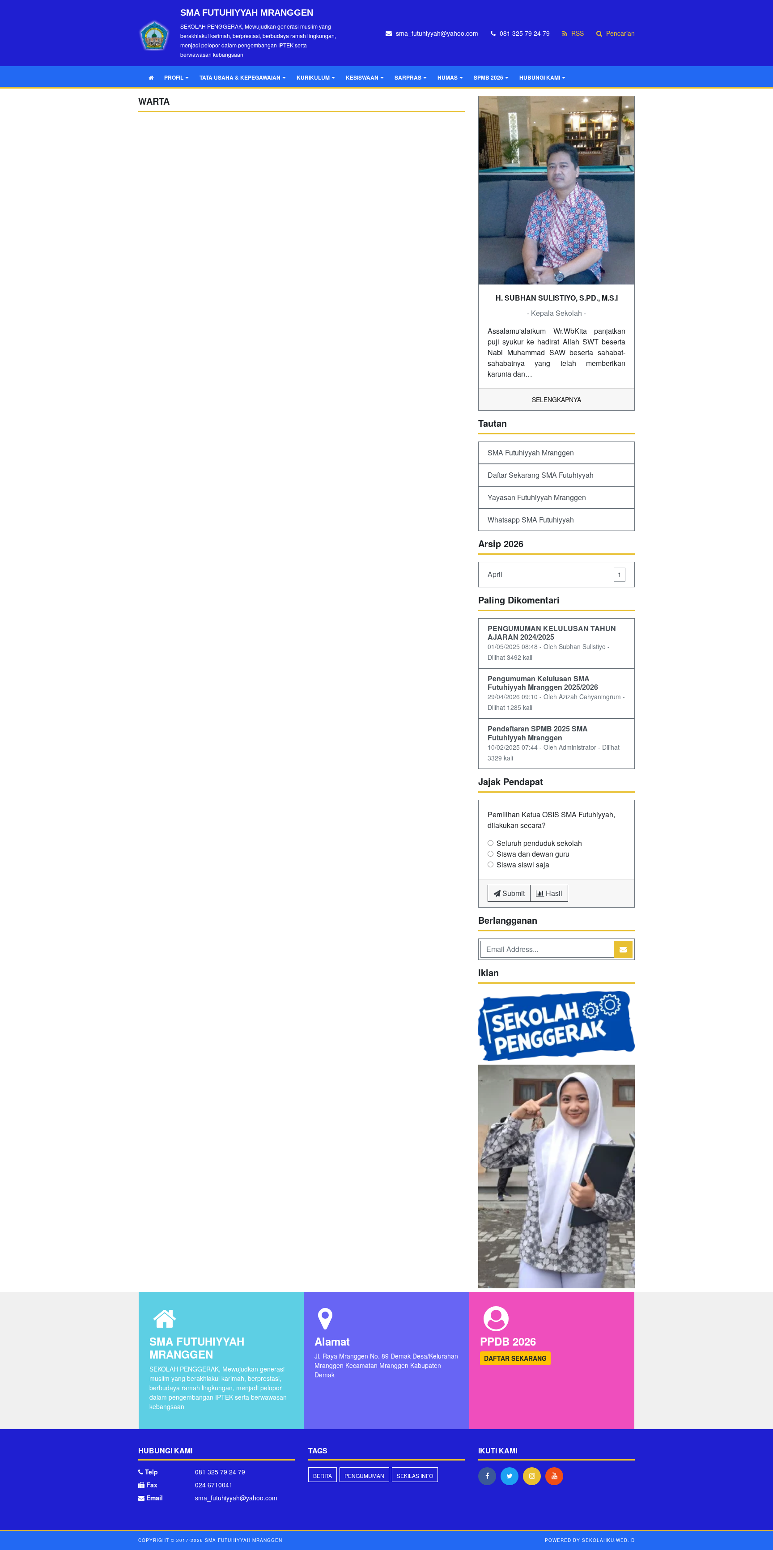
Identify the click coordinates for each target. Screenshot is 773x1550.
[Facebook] (489, 1475)
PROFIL (173, 77)
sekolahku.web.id (608, 1540)
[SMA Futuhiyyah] (556, 1027)
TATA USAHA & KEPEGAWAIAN (240, 77)
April (554, 574)
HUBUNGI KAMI (539, 77)
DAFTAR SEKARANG (515, 1358)
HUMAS (447, 77)
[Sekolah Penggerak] (556, 1177)
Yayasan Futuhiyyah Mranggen (537, 497)
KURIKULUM (313, 77)
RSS (576, 33)
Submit (513, 893)
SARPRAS (408, 77)
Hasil (553, 893)
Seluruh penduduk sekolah (539, 843)
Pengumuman (364, 1475)
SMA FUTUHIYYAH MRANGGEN (242, 1540)
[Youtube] (556, 1475)
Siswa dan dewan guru (533, 854)
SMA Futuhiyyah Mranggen (531, 452)
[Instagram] (534, 1475)
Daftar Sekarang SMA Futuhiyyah (541, 475)
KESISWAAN (362, 77)
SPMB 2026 (488, 77)
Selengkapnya (556, 399)
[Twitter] (512, 1475)
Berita (322, 1475)
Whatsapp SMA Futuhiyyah (531, 519)
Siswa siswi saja (523, 864)
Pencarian (619, 33)
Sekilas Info (415, 1475)
